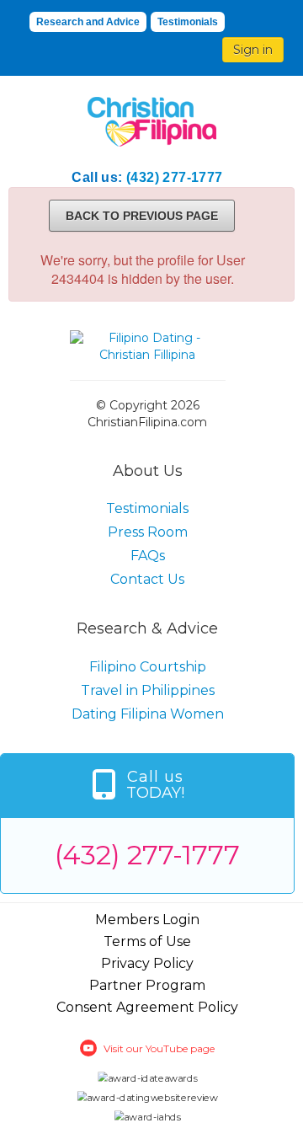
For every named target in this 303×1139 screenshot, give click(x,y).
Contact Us (147, 579)
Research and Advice (88, 22)
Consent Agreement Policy (147, 1007)
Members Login (147, 920)
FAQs (147, 556)
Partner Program (147, 985)
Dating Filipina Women (148, 714)
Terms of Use (147, 941)
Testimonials (187, 22)
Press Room (148, 532)
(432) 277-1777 (174, 177)
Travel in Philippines (148, 690)
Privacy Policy (147, 963)
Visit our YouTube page (159, 1048)
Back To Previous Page (142, 215)
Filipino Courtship (147, 667)
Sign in (253, 49)
